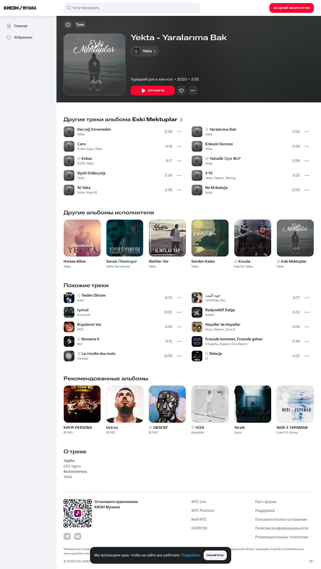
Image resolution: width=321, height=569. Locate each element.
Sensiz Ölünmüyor (121, 261)
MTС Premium (202, 510)
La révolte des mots (98, 353)
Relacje (216, 353)
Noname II (90, 339)
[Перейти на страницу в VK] (77, 536)
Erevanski (83, 315)
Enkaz (87, 158)
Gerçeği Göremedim (94, 129)
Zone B (230, 329)
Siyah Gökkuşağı (91, 173)
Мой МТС (199, 519)
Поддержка (265, 510)
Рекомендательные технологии (281, 537)
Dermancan (122, 266)
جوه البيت (213, 295)
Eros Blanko (239, 344)
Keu (222, 300)
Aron (208, 329)
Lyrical (82, 310)
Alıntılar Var (159, 261)
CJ (206, 358)
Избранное (23, 37)
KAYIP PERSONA (78, 428)
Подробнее (190, 555)
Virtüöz (112, 428)
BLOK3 (68, 432)
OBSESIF (160, 428)
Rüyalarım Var (89, 324)
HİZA (200, 428)
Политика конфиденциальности (281, 528)
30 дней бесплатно (291, 8)
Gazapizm (197, 432)
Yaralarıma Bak (223, 129)
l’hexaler (82, 358)
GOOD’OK (199, 528)
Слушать (156, 90)
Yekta (80, 134)
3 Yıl (208, 173)
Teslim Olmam (94, 295)
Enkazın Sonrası (219, 144)
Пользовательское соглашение (281, 519)
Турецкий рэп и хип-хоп (152, 79)
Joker (80, 300)
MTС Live (198, 502)
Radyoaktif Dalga (220, 310)
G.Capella (211, 344)
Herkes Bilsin (75, 261)
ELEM (81, 163)
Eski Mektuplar (294, 261)
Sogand (224, 344)
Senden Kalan (203, 261)
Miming (231, 178)
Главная (20, 26)
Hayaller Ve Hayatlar (222, 324)
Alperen (219, 329)
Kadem (209, 315)
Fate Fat (239, 266)
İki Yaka (83, 187)
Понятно (214, 555)
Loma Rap (212, 300)
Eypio (238, 432)
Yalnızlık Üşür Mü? (225, 158)
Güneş (293, 432)
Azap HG (91, 192)
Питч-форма (265, 502)
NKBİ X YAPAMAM (292, 428)
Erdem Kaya (85, 149)
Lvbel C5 (282, 432)
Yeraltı (239, 428)
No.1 (80, 344)
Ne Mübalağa (216, 187)
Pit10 (80, 329)
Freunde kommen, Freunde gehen (234, 339)
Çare (81, 144)
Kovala (244, 261)
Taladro (219, 178)
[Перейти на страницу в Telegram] (67, 536)
